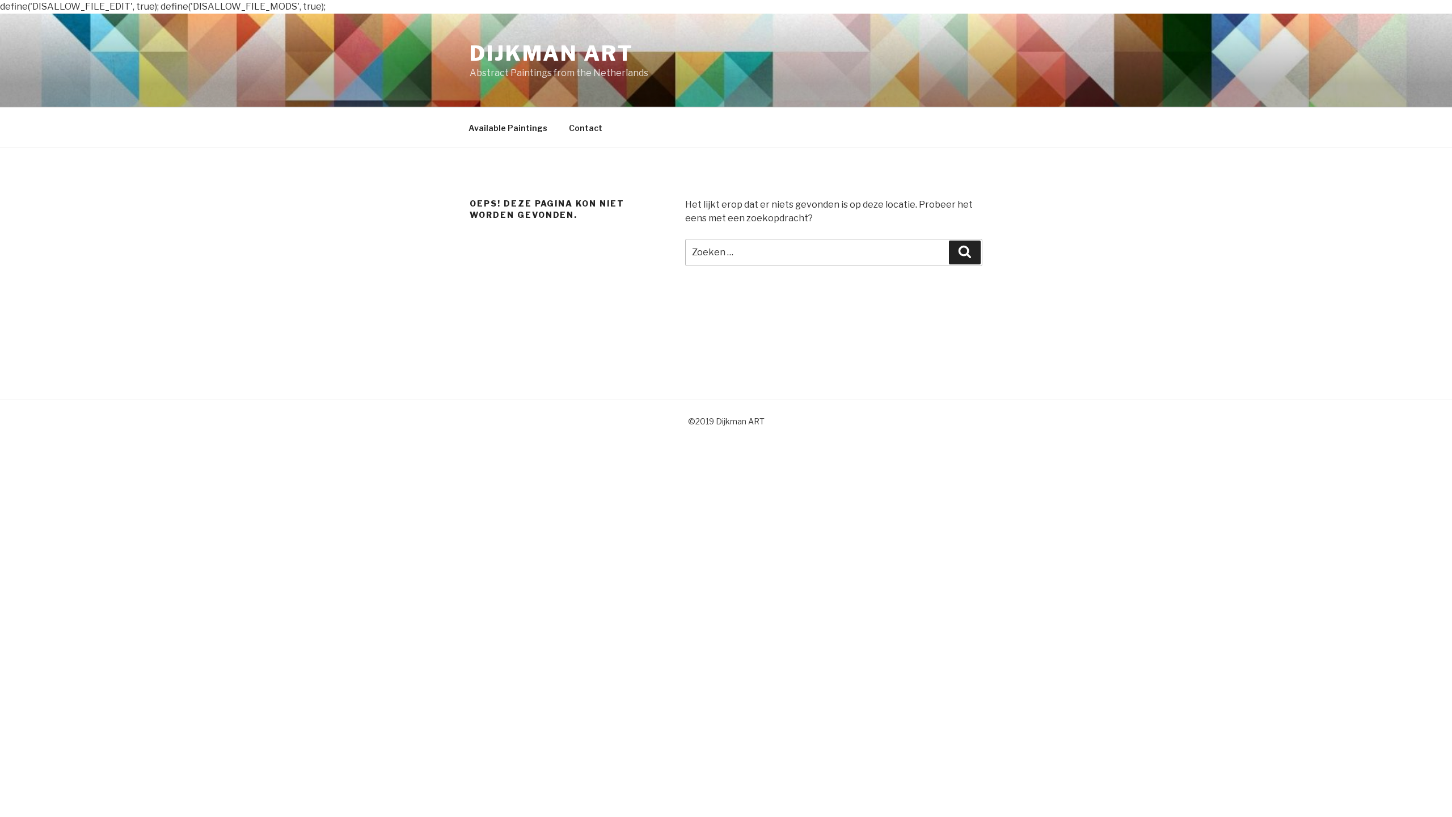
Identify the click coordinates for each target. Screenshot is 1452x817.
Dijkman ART (552, 53)
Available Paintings (507, 128)
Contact (585, 128)
